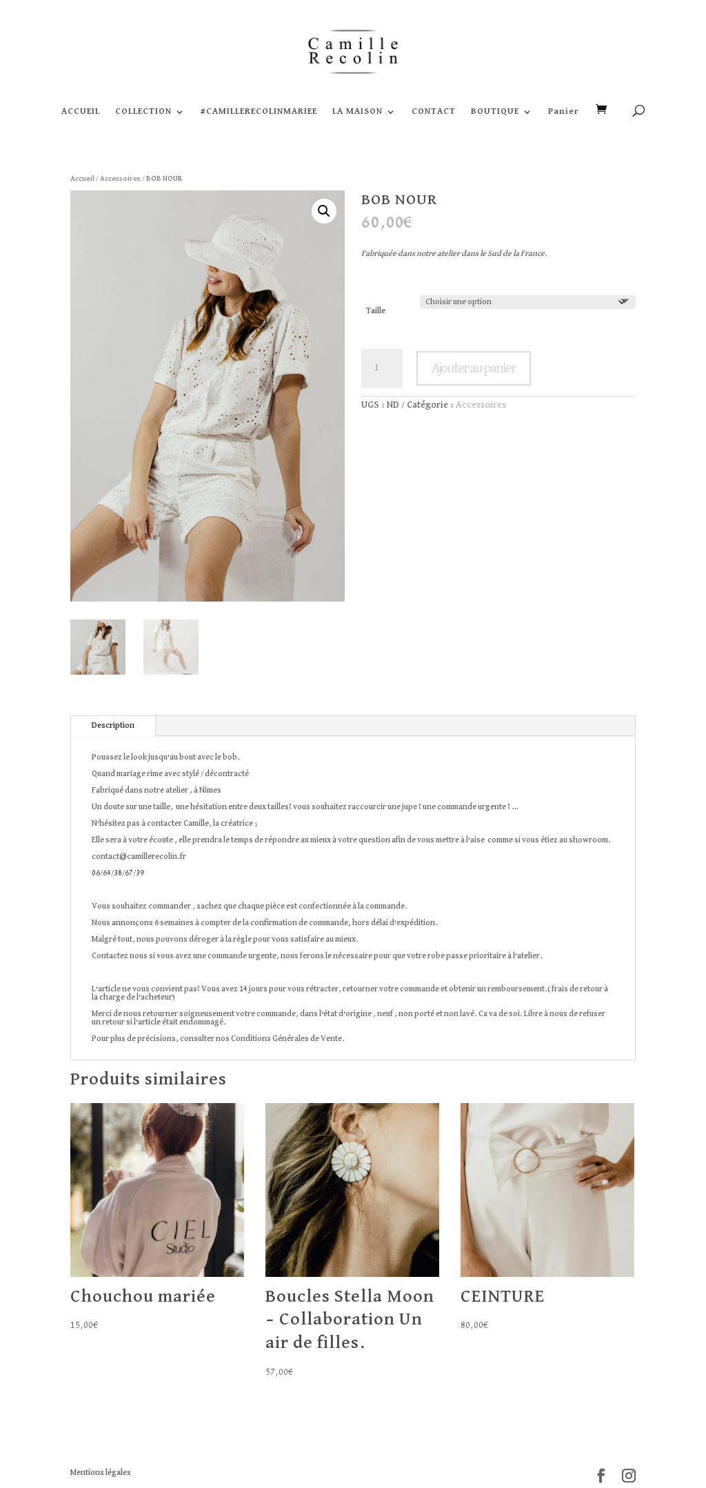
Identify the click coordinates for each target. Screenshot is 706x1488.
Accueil (82, 178)
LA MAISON (357, 111)
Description (113, 726)
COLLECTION (143, 111)
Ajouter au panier (474, 368)
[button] (324, 211)
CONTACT (434, 111)
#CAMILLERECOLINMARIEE (259, 111)
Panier (563, 111)
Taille (375, 311)
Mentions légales (100, 1473)
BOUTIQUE (495, 111)
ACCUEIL (80, 111)
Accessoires (120, 178)
